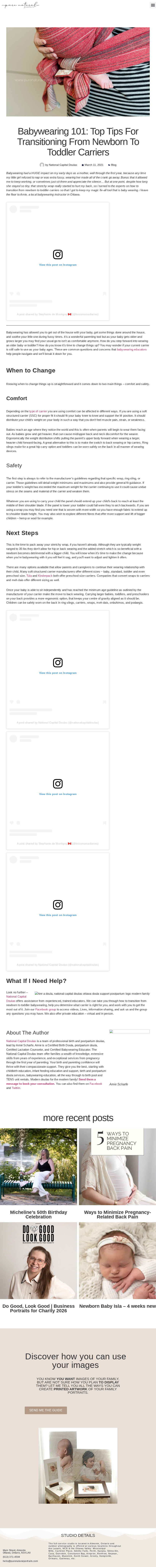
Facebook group (45, 1009)
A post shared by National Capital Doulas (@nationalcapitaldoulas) (58, 722)
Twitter (16, 1087)
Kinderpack (45, 575)
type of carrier (38, 411)
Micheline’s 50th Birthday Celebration (38, 1214)
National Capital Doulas (21, 1041)
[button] (153, 5)
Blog (113, 164)
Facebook (96, 1083)
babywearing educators (132, 349)
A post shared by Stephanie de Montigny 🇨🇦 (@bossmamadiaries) (58, 314)
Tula (29, 575)
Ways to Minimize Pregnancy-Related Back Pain (117, 1214)
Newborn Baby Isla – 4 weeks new (117, 1306)
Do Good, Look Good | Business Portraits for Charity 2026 (38, 1308)
